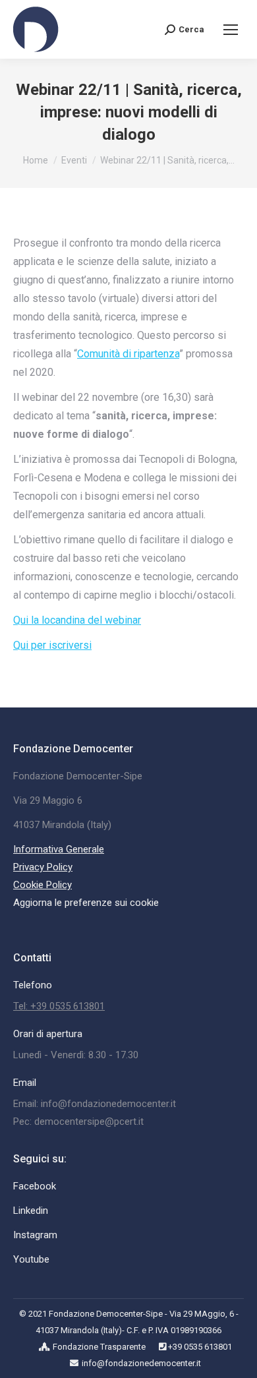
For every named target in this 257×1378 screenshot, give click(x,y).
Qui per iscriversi (52, 645)
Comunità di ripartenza (128, 353)
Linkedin (30, 1210)
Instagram (35, 1235)
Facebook (34, 1186)
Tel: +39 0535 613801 (59, 1006)
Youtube (31, 1259)
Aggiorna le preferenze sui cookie (86, 903)
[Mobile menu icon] (230, 29)
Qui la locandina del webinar (77, 620)
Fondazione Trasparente (99, 1347)
